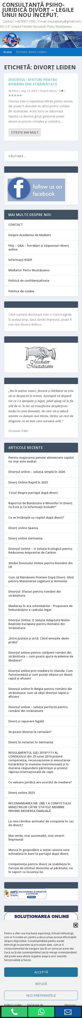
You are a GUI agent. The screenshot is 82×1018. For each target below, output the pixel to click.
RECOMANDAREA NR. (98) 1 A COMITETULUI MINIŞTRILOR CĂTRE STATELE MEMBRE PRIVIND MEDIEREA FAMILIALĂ (39, 807)
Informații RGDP (20, 260)
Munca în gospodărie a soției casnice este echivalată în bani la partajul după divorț (38, 852)
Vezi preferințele (41, 995)
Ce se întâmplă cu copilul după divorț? (36, 517)
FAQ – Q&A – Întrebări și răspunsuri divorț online (38, 247)
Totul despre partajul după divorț (33, 493)
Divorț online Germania (25, 538)
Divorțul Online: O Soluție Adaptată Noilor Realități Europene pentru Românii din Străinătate (39, 624)
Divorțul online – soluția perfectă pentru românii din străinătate (38, 709)
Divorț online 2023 (21, 793)
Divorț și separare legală (26, 721)
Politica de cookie (21, 291)
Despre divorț (48, 91)
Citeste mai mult (24, 132)
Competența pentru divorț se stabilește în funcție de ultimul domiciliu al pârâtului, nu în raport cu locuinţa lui (40, 868)
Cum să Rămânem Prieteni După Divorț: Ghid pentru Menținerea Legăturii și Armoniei (41, 579)
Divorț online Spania (23, 528)
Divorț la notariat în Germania (30, 742)
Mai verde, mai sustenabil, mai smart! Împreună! (36, 837)
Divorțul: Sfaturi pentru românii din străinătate (32, 81)
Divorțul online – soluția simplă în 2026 (36, 472)
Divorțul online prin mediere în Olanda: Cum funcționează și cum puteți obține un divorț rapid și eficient (40, 674)
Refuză (41, 984)
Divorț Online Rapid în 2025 (28, 482)
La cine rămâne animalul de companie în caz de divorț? (41, 823)
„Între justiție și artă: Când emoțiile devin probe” (38, 640)
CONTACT (15, 225)
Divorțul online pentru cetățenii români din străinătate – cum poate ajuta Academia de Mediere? (40, 656)
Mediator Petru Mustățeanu (29, 270)
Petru (15, 91)
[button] (76, 925)
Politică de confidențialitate (28, 281)
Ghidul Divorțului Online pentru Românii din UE (40, 565)
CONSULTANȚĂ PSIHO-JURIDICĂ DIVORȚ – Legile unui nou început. (38, 10)
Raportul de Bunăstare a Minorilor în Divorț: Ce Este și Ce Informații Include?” (40, 505)
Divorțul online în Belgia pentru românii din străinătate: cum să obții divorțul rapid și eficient (40, 692)
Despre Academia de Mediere (29, 235)
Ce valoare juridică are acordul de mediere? (40, 782)
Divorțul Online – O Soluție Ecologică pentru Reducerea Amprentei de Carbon (40, 550)
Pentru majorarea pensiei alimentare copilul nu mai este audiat (41, 459)
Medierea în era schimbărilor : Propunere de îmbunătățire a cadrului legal (40, 608)
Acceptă (41, 972)
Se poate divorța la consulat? (30, 732)
